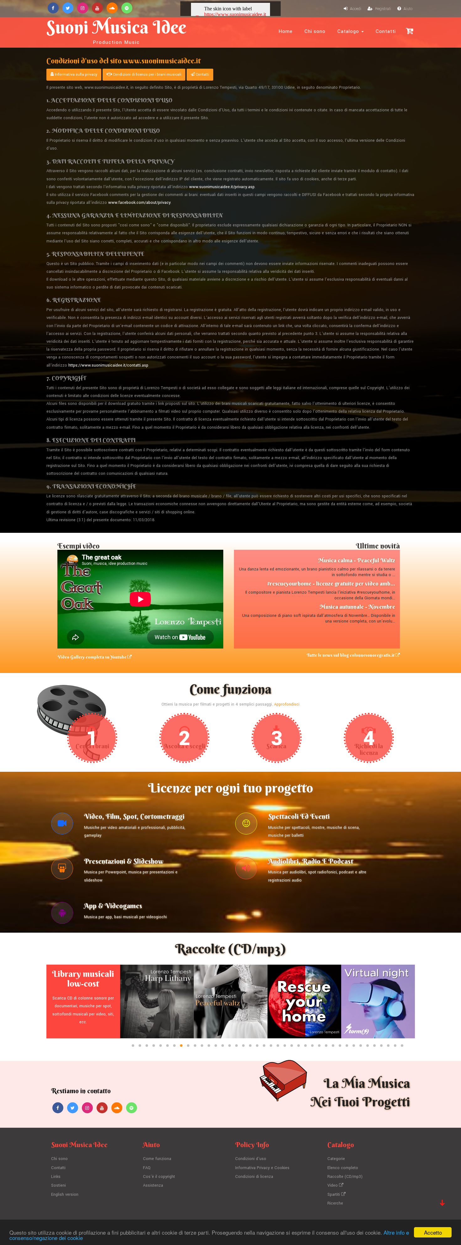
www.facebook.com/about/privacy (139, 202)
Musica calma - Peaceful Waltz (356, 560)
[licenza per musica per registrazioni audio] (246, 870)
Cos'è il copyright (159, 1176)
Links (56, 1176)
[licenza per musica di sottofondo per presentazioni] (62, 870)
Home (285, 31)
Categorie (336, 1159)
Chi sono (315, 31)
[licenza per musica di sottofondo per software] (62, 914)
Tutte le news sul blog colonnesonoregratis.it (351, 655)
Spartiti (334, 1194)
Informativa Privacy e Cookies (262, 1168)
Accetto (433, 1232)
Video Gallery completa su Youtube (92, 657)
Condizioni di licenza (254, 1176)
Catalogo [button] (349, 31)
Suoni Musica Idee (116, 30)
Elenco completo (342, 1168)
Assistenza (153, 1185)
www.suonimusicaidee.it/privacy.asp (222, 187)
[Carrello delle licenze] (409, 31)
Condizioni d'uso (250, 1159)
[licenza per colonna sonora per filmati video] (62, 825)
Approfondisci (286, 704)
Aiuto (407, 9)
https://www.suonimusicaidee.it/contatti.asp (108, 365)
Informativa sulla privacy (75, 74)
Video (333, 1185)
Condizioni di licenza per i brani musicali (146, 74)
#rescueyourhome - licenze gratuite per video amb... (331, 583)
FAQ (147, 1168)
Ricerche (335, 1203)
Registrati (382, 9)
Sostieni (58, 1185)
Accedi (355, 9)
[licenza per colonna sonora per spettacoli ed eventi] (246, 825)
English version (64, 1194)
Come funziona (157, 1159)
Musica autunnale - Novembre (357, 606)
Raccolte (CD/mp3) (345, 1176)
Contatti (386, 31)
